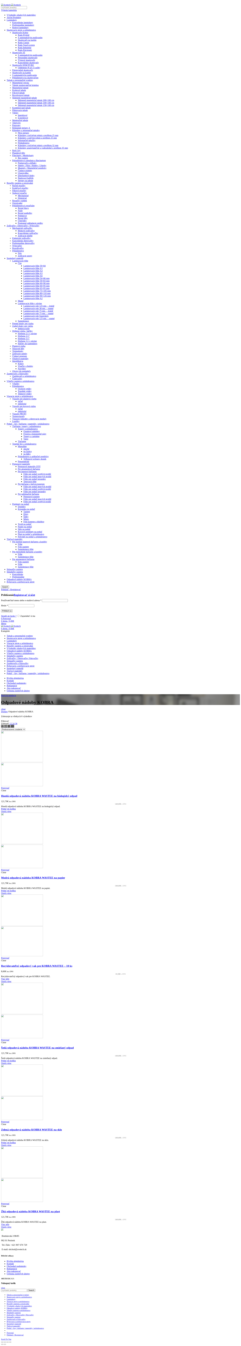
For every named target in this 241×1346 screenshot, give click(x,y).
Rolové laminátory (20, 27)
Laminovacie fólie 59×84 (34, 266)
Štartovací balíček (25, 178)
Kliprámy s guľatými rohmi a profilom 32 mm (38, 145)
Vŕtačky (15, 384)
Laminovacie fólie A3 (33, 268)
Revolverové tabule (20, 95)
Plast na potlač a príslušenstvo (31, 534)
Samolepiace (23, 321)
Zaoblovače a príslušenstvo (24, 376)
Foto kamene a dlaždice (33, 521)
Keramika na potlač (26, 509)
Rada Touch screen (26, 45)
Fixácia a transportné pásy (34, 434)
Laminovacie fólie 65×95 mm (36, 288)
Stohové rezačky (19, 193)
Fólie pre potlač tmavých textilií (37, 476)
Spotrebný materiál (15, 258)
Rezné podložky (25, 213)
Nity (20, 253)
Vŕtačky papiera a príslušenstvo (20, 381)
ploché (26, 449)
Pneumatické (23, 461)
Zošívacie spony (25, 256)
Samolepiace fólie (25, 549)
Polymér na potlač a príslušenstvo (32, 537)
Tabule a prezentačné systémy (20, 80)
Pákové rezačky (19, 190)
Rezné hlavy (23, 208)
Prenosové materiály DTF (29, 466)
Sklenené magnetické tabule (24, 98)
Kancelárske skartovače (28, 62)
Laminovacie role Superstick (36, 316)
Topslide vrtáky (25, 391)
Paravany (16, 125)
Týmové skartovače (26, 60)
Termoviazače (18, 416)
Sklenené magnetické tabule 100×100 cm (36, 103)
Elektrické (22, 198)
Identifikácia (17, 361)
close (3, 709)
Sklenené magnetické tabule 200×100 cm (36, 100)
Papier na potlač (25, 526)
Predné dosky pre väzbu (22, 323)
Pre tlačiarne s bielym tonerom (31, 484)
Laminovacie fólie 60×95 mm (36, 286)
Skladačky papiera (15, 572)
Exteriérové (23, 118)
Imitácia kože (24, 328)
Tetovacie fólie (29, 481)
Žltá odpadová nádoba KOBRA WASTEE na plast (30, 1211)
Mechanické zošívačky (22, 228)
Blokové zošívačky (26, 231)
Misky (26, 519)
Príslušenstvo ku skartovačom (25, 78)
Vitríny (15, 113)
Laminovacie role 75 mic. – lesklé (38, 311)
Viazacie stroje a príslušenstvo (20, 396)
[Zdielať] (5, 1342)
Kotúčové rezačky (20, 188)
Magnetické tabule (20, 88)
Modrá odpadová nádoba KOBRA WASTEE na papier (33, 877)
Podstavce (22, 215)
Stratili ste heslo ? (8, 616)
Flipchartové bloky (26, 175)
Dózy (25, 514)
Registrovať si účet (24, 594)
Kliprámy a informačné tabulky (26, 130)
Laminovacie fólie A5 (33, 273)
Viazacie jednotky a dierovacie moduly (29, 419)
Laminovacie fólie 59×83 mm (36, 281)
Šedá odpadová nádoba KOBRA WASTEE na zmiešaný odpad (37, 1047)
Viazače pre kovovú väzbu (24, 406)
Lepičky (16, 421)
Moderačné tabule (20, 120)
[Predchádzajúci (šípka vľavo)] (2, 1344)
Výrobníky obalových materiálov (21, 15)
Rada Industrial (24, 47)
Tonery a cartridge (31, 436)
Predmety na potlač (20, 504)
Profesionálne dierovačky (23, 243)
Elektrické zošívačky (21, 238)
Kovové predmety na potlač (30, 532)
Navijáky (22, 368)
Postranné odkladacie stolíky (30, 223)
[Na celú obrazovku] (7, 1342)
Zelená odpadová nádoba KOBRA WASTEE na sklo (31, 1129)
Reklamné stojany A (21, 128)
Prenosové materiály (21, 464)
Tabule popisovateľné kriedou (25, 85)
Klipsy (21, 363)
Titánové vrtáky (25, 394)
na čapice (27, 451)
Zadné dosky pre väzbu (22, 326)
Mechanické (23, 195)
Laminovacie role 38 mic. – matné (38, 308)
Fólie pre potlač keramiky (34, 479)
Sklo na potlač (24, 529)
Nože (20, 210)
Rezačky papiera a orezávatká (20, 183)
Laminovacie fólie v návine (30, 303)
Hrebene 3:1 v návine (27, 341)
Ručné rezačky (18, 185)
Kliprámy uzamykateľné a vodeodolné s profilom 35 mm (43, 148)
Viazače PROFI (19, 414)
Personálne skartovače (27, 57)
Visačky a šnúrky (25, 366)
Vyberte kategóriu (9, 10)
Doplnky (22, 506)
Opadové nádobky (31, 431)
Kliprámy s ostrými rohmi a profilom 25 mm (37, 138)
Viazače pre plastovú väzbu (24, 399)
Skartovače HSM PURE (23, 65)
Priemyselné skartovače (22, 70)
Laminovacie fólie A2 (33, 298)
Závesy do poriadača (21, 371)
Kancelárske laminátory (22, 22)
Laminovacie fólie (20, 261)
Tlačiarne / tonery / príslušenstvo (26, 426)
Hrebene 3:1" (24, 338)
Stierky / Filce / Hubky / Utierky (32, 165)
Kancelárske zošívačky (28, 233)
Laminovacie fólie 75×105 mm (37, 291)
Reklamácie (12, 1269)
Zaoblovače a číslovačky (17, 373)
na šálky (27, 454)
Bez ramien (23, 158)
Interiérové (22, 115)
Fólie (20, 544)
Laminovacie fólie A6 (33, 276)
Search (5, 587)
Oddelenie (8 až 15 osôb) (29, 67)
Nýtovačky (17, 246)
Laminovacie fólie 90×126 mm (37, 296)
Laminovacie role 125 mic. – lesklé (38, 306)
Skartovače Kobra (20, 32)
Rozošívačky (18, 248)
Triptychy (16, 123)
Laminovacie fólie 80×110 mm (36, 293)
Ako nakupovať (14, 1271)
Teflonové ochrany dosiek (34, 459)
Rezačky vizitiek (19, 200)
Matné (20, 301)
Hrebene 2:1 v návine (27, 333)
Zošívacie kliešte (25, 236)
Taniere (26, 511)
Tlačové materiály (14, 539)
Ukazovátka (23, 173)
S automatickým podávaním (30, 37)
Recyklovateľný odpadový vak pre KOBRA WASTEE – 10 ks (36, 965)
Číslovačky (17, 379)
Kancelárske (17, 574)
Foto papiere (23, 547)
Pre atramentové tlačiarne (29, 469)
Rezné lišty (23, 218)
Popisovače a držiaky (27, 163)
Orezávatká (17, 203)
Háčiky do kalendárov (27, 343)
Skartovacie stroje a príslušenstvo (21, 30)
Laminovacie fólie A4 (33, 271)
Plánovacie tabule (20, 110)
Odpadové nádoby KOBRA (19, 579)
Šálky (25, 516)
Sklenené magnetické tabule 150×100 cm (36, 105)
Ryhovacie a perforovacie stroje (20, 582)
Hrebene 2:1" (24, 336)
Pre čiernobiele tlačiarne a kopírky (27, 552)
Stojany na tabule (25, 180)
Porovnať (5, 788)
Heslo (4, 605)
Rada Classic (23, 42)
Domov (4, 711)
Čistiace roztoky (25, 170)
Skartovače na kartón (27, 40)
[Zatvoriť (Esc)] (2, 1342)
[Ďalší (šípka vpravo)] (5, 1344)
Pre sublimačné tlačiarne (28, 494)
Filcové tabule (18, 93)
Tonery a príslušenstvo (28, 429)
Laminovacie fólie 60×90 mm (36, 283)
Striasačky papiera (15, 569)
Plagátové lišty (18, 153)
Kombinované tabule (21, 108)
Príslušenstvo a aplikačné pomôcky (33, 456)
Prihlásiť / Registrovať (15, 1335)
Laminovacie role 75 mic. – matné (38, 313)
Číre (20, 263)
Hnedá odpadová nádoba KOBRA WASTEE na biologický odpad (39, 795)
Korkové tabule (19, 90)
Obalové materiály (20, 358)
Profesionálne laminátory (23, 25)
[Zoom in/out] (10, 1342)
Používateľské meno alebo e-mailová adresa (21, 600)
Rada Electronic (25, 50)
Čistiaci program (19, 356)
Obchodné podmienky (16, 1266)
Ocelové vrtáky (24, 389)
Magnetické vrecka (20, 83)
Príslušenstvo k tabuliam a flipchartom (29, 160)
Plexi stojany (23, 133)
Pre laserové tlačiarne (27, 471)
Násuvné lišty (18, 348)
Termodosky (17, 351)
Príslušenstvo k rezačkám (23, 205)
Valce (25, 439)
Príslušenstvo (23, 143)
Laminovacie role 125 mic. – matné (39, 318)
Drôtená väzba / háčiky (22, 331)
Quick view (6, 811)
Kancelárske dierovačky (22, 241)
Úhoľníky (22, 220)
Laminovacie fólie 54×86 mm (36, 278)
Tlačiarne (22, 441)
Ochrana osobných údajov (18, 1274)
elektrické (22, 404)
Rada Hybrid (23, 35)
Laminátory (12, 20)
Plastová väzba (18, 346)
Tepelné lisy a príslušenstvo (24, 444)
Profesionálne (18, 577)
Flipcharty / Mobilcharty (23, 155)
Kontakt (10, 1264)
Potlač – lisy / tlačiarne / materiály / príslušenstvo (28, 424)
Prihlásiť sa (6, 611)
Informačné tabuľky (26, 140)
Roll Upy (16, 150)
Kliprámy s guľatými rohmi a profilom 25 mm (38, 135)
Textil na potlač (24, 524)
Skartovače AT (18, 52)
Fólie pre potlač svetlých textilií (37, 474)
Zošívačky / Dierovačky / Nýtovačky (23, 225)
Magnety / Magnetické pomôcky (32, 168)
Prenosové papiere (31, 496)
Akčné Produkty (14, 17)
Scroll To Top (6, 1339)
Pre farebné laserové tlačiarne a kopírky (29, 542)
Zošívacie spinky (19, 353)
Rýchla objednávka (15, 1261)
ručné (20, 401)
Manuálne (22, 446)
